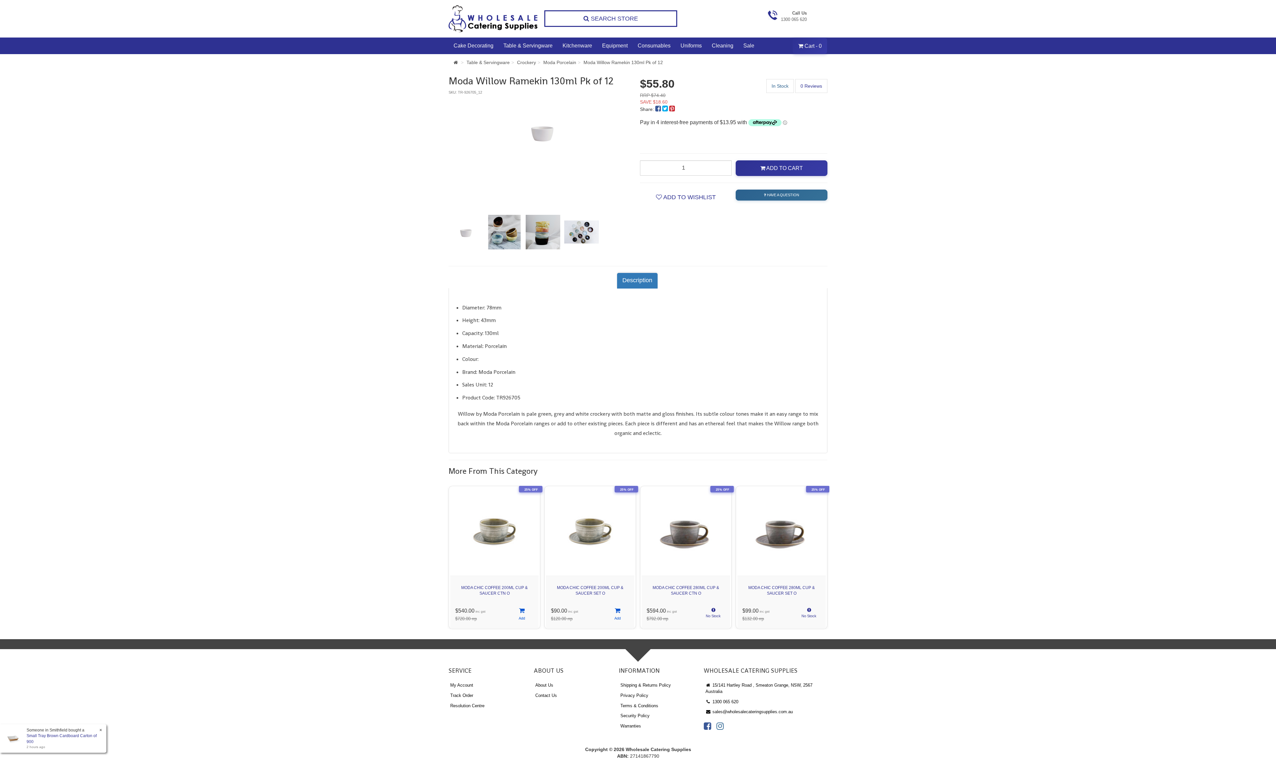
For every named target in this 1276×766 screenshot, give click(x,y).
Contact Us (546, 695)
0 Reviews (811, 86)
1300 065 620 (724, 701)
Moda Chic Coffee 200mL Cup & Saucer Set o (590, 590)
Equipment (615, 45)
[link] (707, 726)
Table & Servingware (528, 45)
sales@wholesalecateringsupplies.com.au (752, 711)
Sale (748, 45)
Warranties (630, 725)
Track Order (461, 695)
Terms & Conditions (639, 705)
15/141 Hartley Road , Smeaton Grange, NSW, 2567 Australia (758, 688)
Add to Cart (784, 168)
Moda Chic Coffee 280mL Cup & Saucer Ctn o (686, 590)
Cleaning (722, 45)
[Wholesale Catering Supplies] (493, 18)
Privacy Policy (634, 695)
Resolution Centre (467, 705)
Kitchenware (577, 45)
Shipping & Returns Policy (645, 685)
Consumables (654, 45)
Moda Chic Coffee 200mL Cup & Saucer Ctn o (494, 590)
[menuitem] (658, 109)
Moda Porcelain (559, 62)
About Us (544, 685)
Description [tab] (637, 280)
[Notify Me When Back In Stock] (713, 615)
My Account (461, 685)
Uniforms (691, 45)
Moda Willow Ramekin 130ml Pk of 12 (623, 62)
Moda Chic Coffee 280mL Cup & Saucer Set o (781, 590)
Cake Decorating (473, 45)
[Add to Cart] (522, 615)
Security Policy (635, 715)
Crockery (526, 62)
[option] (542, 132)
